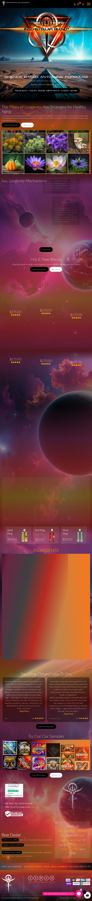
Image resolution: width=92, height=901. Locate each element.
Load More (46, 249)
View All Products (11, 125)
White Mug (13, 491)
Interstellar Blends (16, 898)
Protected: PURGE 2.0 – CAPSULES (76, 356)
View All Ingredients (39, 664)
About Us (27, 125)
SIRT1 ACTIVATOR (15, 354)
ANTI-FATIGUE (16, 307)
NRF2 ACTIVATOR (46, 354)
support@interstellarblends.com (41, 882)
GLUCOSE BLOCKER (76, 308)
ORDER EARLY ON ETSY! (46, 379)
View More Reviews (46, 726)
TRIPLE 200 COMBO (10, 840)
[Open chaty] (79, 894)
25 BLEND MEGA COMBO (12, 852)
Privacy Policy (65, 898)
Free (32, 807)
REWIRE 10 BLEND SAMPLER (13, 845)
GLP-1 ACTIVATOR (46, 307)
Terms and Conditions (81, 898)
